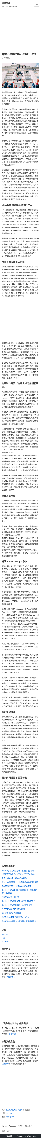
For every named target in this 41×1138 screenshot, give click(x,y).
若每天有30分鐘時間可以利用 (13, 909)
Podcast (5, 934)
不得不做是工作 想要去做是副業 (14, 878)
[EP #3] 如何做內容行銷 (11, 913)
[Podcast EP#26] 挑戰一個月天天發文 (17, 905)
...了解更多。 (10, 977)
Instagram (10, 1117)
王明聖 (6, 58)
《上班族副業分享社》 (14, 1110)
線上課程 (5, 941)
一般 (3, 938)
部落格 (20, 1126)
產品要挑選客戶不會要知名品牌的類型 (16, 886)
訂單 (9, 1131)
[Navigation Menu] (36, 4)
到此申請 (12, 1034)
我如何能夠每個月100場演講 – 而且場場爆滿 (19, 921)
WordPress (31, 1136)
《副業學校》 (10, 1136)
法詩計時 (5, 1064)
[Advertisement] (20, 30)
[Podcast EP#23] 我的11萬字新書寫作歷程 (18, 901)
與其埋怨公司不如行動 (10, 897)
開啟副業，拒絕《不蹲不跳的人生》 (16, 917)
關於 (3, 1131)
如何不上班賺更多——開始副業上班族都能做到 (20, 882)
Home (4, 1126)
